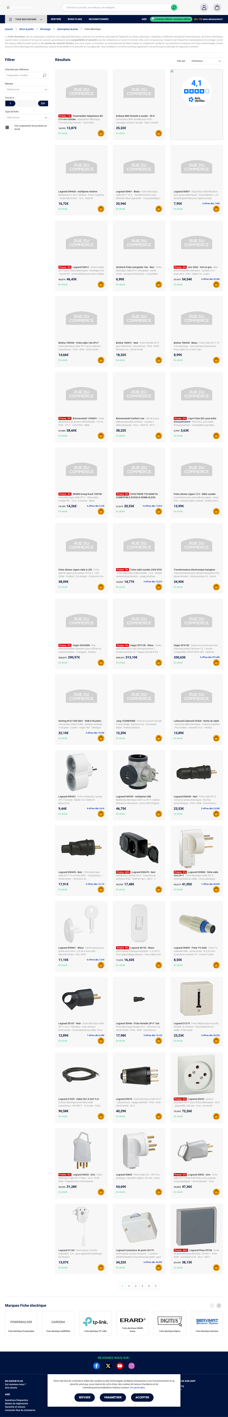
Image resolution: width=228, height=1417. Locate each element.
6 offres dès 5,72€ (95, 506)
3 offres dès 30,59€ (153, 1262)
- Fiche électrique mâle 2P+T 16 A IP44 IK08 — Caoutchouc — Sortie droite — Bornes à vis (80, 875)
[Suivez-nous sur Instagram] (131, 1366)
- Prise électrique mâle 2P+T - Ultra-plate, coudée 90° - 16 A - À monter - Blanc (80, 497)
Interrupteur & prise (67, 29)
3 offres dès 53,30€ (210, 279)
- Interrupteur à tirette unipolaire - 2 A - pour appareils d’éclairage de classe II (80, 1253)
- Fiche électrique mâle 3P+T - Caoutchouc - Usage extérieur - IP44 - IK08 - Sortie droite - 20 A (139, 1102)
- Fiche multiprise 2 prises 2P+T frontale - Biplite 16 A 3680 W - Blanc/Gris (80, 800)
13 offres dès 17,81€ (152, 506)
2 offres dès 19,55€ (95, 733)
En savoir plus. (137, 1387)
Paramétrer (113, 1397)
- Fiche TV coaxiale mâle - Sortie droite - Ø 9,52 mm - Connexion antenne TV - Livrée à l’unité (195, 951)
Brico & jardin (27, 29)
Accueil (9, 29)
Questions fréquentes (16, 1400)
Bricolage (45, 29)
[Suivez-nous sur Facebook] (96, 1366)
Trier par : (181, 61)
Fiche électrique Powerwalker (21, 1331)
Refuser (84, 1397)
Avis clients (11, 1387)
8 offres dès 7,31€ (95, 959)
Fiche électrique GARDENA (58, 1331)
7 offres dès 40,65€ (210, 884)
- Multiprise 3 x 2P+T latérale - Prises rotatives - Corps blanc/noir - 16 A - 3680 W (81, 195)
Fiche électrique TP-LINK (95, 1331)
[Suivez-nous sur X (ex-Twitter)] (108, 1366)
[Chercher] (174, 7)
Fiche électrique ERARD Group (132, 1329)
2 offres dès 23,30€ (210, 808)
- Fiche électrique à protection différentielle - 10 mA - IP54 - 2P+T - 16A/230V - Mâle (81, 421)
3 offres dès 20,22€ (210, 1035)
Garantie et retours (15, 1407)
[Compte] (204, 7)
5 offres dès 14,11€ (95, 884)
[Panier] (217, 7)
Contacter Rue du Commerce (20, 1410)
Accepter (142, 1397)
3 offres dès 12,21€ (153, 581)
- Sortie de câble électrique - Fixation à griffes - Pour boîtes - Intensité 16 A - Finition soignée (196, 727)
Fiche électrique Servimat (207, 1331)
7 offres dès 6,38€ (95, 1035)
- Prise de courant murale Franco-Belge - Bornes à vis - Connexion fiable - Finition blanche (138, 724)
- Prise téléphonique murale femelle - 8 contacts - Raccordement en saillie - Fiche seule (196, 1026)
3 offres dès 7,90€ (211, 203)
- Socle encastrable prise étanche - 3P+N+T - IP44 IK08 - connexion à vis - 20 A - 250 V (196, 1253)
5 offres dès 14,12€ (153, 1035)
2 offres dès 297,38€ (210, 657)
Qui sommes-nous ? (15, 1384)
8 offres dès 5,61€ (95, 808)
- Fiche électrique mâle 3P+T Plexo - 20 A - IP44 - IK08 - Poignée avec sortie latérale (80, 1178)
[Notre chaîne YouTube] (120, 1366)
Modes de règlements (16, 1403)
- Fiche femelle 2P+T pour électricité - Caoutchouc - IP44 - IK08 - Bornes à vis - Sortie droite (138, 346)
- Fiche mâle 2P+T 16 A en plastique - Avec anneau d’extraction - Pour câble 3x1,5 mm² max (196, 346)
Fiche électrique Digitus (169, 1331)
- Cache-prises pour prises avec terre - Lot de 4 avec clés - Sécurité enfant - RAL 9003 (81, 951)
